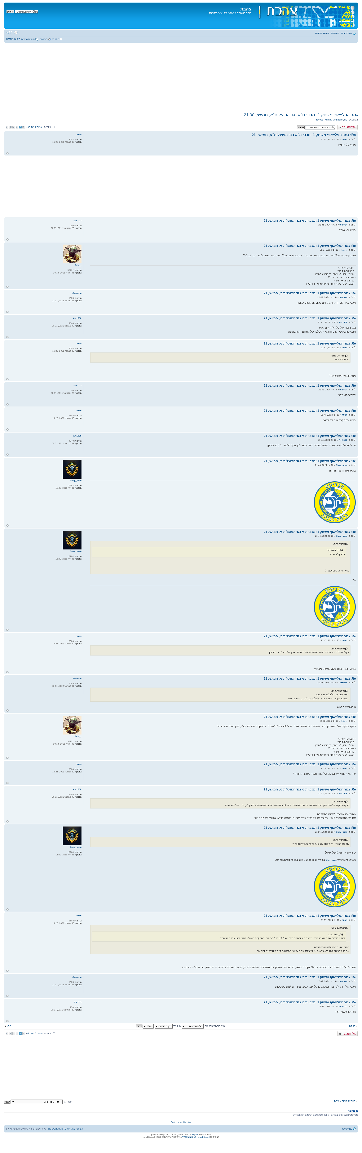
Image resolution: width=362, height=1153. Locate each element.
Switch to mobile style (181, 1122)
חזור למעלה (7, 153)
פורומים (335, 33)
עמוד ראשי (346, 33)
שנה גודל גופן (9, 32)
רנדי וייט (343, 225)
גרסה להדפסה (15, 32)
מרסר (344, 139)
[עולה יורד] (145, 1026)
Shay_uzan (341, 465)
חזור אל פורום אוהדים (344, 1101)
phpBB (195, 1135)
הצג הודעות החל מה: (214, 1026)
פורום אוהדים (322, 33)
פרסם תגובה (351, 126)
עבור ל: (67, 1101)
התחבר (55, 39)
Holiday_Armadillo (334, 119)
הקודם (352, 1026)
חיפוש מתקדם (13, 39)
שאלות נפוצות (28, 39)
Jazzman (342, 297)
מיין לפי (177, 1026)
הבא (9, 1026)
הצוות (80, 1128)
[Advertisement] (181, 77)
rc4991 (319, 119)
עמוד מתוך (34, 127)
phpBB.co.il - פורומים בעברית (195, 1137)
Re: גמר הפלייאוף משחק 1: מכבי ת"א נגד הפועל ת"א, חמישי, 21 (304, 135)
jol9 (345, 119)
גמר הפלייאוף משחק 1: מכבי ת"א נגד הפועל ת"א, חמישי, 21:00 (301, 115)
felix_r (344, 250)
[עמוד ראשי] (304, 16)
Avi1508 (343, 322)
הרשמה (43, 39)
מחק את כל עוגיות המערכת (61, 1128)
